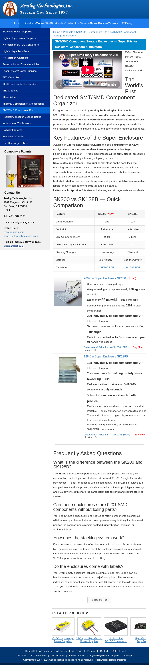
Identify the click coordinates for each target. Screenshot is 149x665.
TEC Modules (58, 655)
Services (85, 23)
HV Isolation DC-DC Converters (21, 44)
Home (17, 23)
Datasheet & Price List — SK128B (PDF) (107, 434)
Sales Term (118, 651)
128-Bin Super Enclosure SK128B (106, 356)
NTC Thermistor (38, 655)
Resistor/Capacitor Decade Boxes (22, 116)
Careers (113, 23)
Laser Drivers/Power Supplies (20, 70)
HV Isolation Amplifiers (15, 57)
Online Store (44, 23)
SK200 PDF (107, 267)
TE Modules (10, 90)
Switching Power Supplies (17, 31)
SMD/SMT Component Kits (91, 31)
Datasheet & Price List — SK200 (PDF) (106, 347)
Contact (104, 651)
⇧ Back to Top (99, 599)
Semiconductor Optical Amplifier (21, 64)
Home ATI (30, 651)
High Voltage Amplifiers (16, 51)
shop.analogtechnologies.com (21, 235)
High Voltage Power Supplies (19, 38)
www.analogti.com (14, 231)
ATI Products (45, 651)
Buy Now (138, 347)
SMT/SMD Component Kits (18, 110)
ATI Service (61, 651)
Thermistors (9, 97)
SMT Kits (21, 655)
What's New (58, 23)
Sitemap (128, 655)
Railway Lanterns (12, 129)
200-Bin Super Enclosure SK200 (110, 278)
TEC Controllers (12, 77)
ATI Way (126, 23)
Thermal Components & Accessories (23, 103)
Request (91, 651)
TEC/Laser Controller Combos (20, 84)
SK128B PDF (132, 267)
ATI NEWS (77, 651)
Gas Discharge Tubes (15, 143)
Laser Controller (77, 655)
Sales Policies (99, 23)
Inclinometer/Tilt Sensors (17, 123)
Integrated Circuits (13, 136)
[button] (9, 171)
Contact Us (72, 23)
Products (30, 23)
